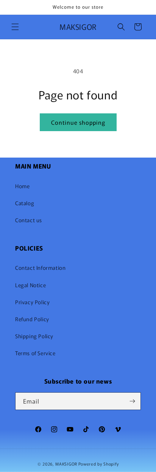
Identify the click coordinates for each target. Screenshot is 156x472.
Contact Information (40, 267)
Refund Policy (32, 319)
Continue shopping (78, 122)
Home (22, 186)
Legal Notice (30, 285)
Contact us (28, 220)
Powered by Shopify (98, 464)
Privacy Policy (32, 302)
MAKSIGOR (66, 464)
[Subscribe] (132, 401)
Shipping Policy (34, 336)
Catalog (24, 203)
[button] (15, 27)
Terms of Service (35, 353)
